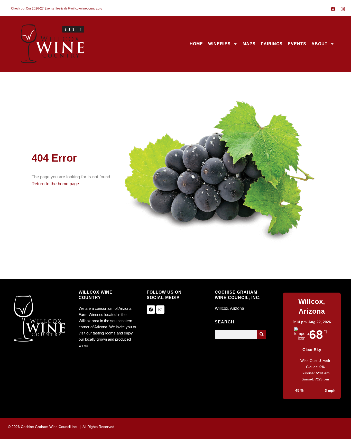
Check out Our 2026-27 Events (32, 8)
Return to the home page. (56, 183)
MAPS (249, 44)
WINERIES (219, 44)
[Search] (261, 334)
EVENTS (297, 44)
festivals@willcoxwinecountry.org (79, 8)
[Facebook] (333, 9)
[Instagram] (342, 9)
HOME (196, 44)
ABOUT (319, 44)
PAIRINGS (272, 44)
